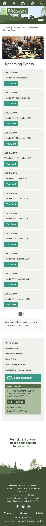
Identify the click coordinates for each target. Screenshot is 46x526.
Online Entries (11, 342)
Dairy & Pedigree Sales (15, 364)
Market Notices (12, 348)
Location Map (17, 401)
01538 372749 (20, 411)
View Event (11, 83)
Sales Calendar (23, 377)
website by (36, 521)
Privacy (12, 521)
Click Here (17, 407)
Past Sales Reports (14, 353)
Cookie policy (21, 521)
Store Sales (10, 359)
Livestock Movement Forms (18, 369)
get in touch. (25, 446)
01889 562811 (23, 491)
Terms (5, 521)
